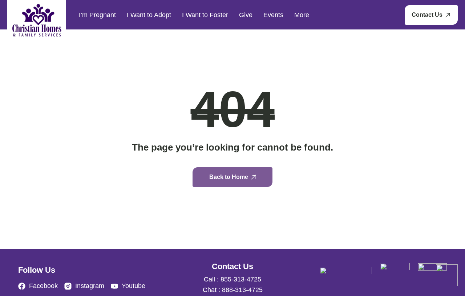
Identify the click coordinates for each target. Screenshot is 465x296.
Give (245, 15)
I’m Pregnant (97, 15)
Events (273, 15)
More (301, 15)
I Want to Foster (205, 15)
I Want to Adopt (149, 15)
